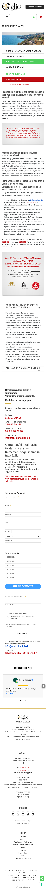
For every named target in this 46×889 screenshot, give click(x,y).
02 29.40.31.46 (14, 431)
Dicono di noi (23, 853)
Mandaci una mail (14, 67)
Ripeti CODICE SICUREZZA (16, 597)
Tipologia (8, 531)
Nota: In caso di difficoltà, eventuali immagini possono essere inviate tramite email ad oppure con (22, 647)
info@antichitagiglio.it (36, 200)
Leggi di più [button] (9, 693)
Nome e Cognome (11, 497)
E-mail (7, 505)
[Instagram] (28, 813)
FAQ (23, 856)
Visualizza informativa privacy (17, 613)
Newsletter (14, 875)
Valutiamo (23, 836)
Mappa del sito (30, 875)
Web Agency (28, 877)
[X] (18, 813)
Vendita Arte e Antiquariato (23, 842)
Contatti (23, 839)
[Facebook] (13, 813)
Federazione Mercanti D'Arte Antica (27, 271)
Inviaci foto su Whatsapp (19, 61)
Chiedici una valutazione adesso (23, 51)
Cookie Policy (17, 880)
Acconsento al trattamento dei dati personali (22, 617)
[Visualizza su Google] (15, 680)
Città (6, 523)
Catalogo (23, 850)
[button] (2, 686)
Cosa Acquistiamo (15, 74)
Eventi (23, 847)
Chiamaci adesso (14, 56)
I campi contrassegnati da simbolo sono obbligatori (20, 625)
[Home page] (11, 6)
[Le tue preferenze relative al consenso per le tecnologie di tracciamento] (41, 884)
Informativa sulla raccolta (23, 887)
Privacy (15, 877)
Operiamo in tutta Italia (23, 858)
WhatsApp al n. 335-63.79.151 (21, 652)
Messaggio (9, 540)
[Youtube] (23, 813)
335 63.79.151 (13, 417)
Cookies (32, 880)
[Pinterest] (33, 813)
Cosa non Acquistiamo (17, 84)
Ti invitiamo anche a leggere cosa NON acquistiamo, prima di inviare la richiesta (21, 478)
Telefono (8, 514)
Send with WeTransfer (23, 586)
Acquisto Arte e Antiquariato (23, 845)
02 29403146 (6, 242)
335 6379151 (31, 202)
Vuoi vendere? (12, 79)
